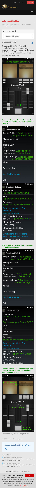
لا (8, 449)
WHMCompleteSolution (22, 471)
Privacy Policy (23, 485)
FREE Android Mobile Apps (12, 457)
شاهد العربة (30, 2)
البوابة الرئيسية (5, 24)
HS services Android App (11, 463)
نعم (28, 445)
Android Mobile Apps (25, 24)
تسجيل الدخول (20, 2)
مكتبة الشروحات (14, 24)
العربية (13, 2)
